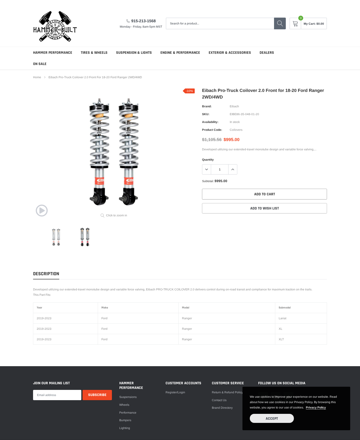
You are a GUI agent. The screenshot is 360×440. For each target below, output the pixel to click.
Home (37, 77)
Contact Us (219, 400)
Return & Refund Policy (227, 392)
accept (272, 418)
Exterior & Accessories (230, 52)
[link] (42, 210)
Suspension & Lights (134, 52)
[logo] (55, 23)
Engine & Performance (180, 52)
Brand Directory (222, 407)
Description (46, 274)
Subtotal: (208, 181)
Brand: (207, 106)
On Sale (40, 63)
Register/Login (175, 392)
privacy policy (316, 407)
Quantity (208, 159)
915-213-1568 (143, 21)
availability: (210, 122)
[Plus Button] (232, 169)
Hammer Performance (52, 52)
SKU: (205, 114)
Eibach (234, 106)
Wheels (124, 405)
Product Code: (212, 130)
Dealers (267, 52)
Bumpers (125, 420)
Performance (127, 412)
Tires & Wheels (94, 52)
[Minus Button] (206, 169)
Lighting (124, 428)
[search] (280, 23)
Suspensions (128, 397)
